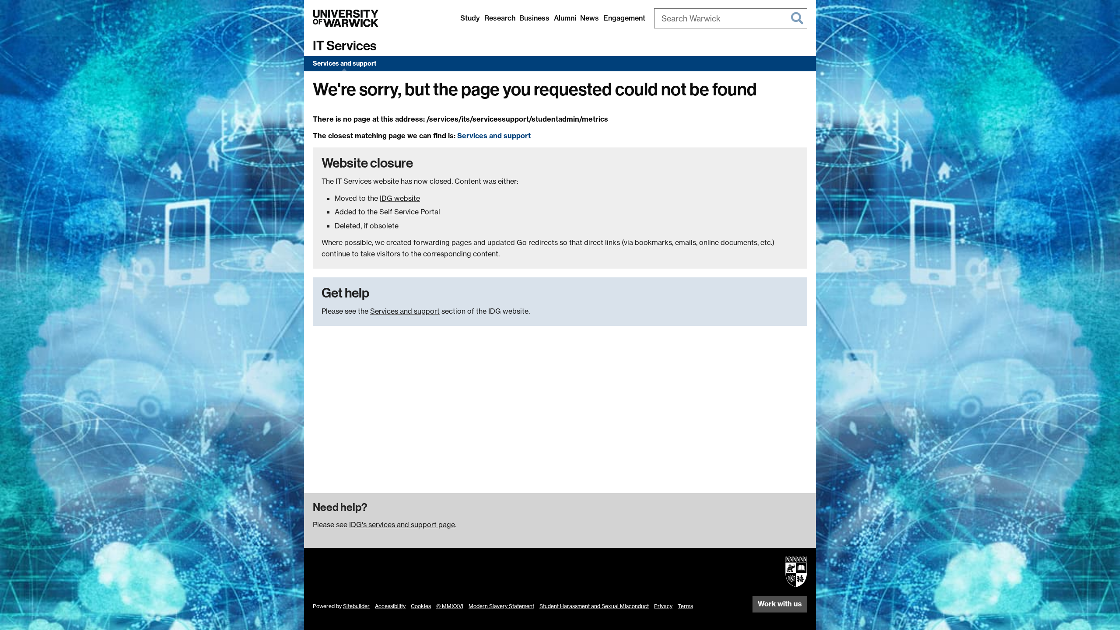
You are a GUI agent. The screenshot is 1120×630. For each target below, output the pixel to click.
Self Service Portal (409, 211)
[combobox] (730, 18)
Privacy (663, 606)
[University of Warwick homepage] (345, 18)
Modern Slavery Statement (501, 606)
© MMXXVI (449, 606)
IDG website (400, 198)
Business (534, 18)
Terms (685, 606)
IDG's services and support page (402, 524)
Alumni (565, 18)
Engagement (624, 18)
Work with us (780, 603)
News (589, 18)
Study (470, 18)
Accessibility (390, 606)
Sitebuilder (356, 606)
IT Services (345, 46)
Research (499, 18)
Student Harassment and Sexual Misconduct (594, 606)
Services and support (344, 63)
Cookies (421, 606)
